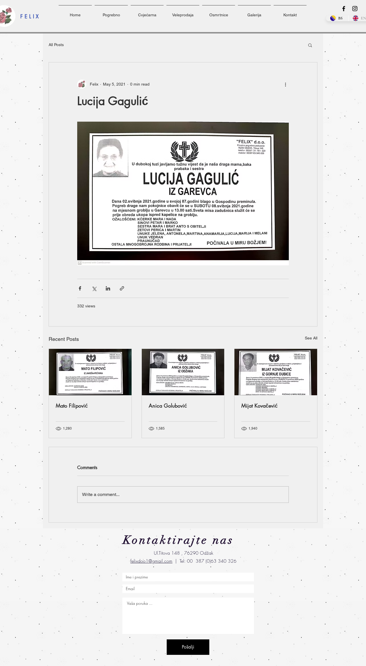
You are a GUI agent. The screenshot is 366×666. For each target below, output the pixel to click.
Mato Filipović (72, 405)
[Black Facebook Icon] (343, 8)
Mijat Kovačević (259, 405)
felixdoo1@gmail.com (151, 561)
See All (311, 338)
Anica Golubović (168, 405)
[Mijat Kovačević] (275, 372)
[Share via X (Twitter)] (94, 288)
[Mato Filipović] (90, 372)
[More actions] (285, 84)
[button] (310, 45)
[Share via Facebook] (80, 288)
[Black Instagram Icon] (354, 8)
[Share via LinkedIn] (108, 288)
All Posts (56, 44)
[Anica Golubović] (183, 372)
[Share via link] (122, 288)
